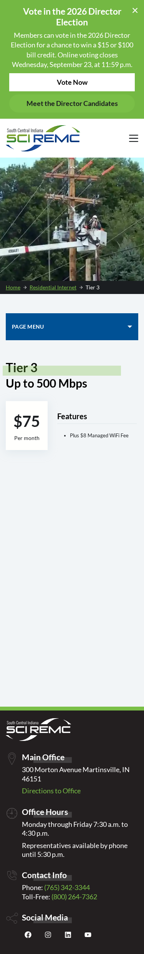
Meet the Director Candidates (72, 103)
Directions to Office (51, 790)
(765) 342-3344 (67, 887)
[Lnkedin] (68, 936)
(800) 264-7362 (74, 896)
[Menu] (133, 138)
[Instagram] (48, 936)
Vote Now (72, 82)
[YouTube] (88, 936)
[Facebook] (28, 936)
